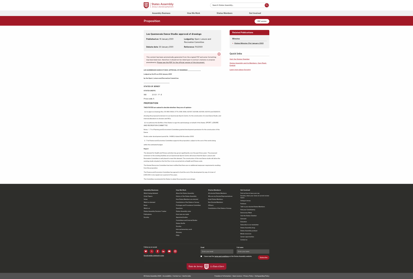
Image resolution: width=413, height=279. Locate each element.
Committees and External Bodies (186, 220)
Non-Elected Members (215, 202)
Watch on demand (149, 202)
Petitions (243, 203)
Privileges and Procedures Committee (188, 205)
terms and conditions (221, 256)
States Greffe (180, 223)
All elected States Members (217, 193)
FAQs (177, 235)
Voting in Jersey (245, 200)
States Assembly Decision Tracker (155, 211)
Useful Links (186, 276)
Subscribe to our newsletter (249, 225)
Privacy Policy (248, 276)
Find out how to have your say (250, 193)
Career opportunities (247, 237)
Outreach (243, 219)
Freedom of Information (222, 276)
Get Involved (255, 13)
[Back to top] (407, 271)
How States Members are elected (187, 199)
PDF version (262, 21)
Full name (240, 247)
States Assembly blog (247, 228)
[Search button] (267, 5)
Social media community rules (154, 255)
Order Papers (148, 196)
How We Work (193, 13)
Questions (179, 208)
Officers (210, 205)
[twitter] (152, 251)
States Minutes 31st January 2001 (249, 43)
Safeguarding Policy (262, 276)
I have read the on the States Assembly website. (228, 256)
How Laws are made (182, 214)
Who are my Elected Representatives (220, 196)
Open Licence (237, 276)
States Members (224, 13)
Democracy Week (246, 212)
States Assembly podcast (248, 231)
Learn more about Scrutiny (240, 70)
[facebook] (158, 251)
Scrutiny (146, 217)
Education (243, 222)
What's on (147, 208)
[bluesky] (146, 251)
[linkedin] (163, 251)
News (145, 205)
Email (202, 247)
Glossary (179, 232)
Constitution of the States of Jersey (187, 202)
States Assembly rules (183, 211)
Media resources (245, 234)
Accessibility (167, 276)
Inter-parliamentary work (184, 229)
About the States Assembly (185, 193)
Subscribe (263, 257)
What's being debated (151, 193)
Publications (148, 214)
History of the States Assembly (186, 196)
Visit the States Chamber (240, 59)
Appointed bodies (182, 217)
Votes (146, 199)
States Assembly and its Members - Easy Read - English (248, 64)
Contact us (243, 240)
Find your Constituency (247, 209)
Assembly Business (161, 13)
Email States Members (215, 199)
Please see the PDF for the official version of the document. (181, 62)
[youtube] (169, 251)
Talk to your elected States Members (252, 206)
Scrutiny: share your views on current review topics (254, 196)
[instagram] (175, 251)
